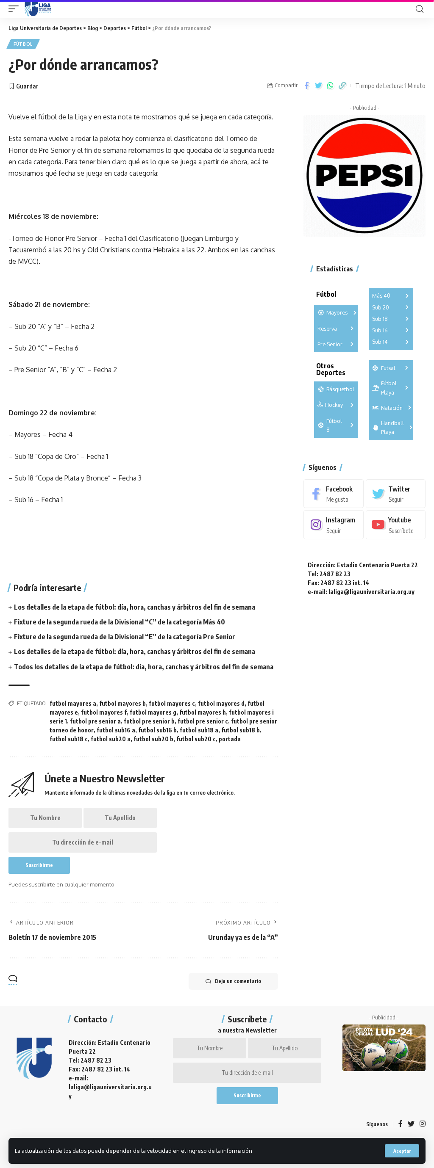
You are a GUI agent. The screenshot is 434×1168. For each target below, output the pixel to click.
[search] (420, 9)
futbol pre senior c (203, 721)
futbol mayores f (104, 712)
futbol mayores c (172, 703)
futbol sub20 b (153, 739)
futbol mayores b (122, 703)
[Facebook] (333, 493)
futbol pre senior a (95, 721)
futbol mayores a (73, 703)
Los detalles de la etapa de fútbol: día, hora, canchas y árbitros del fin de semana (134, 607)
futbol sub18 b (240, 730)
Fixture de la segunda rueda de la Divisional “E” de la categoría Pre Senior (124, 636)
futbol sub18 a (199, 730)
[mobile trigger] (15, 9)
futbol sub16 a (116, 730)
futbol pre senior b (149, 721)
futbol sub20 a (111, 739)
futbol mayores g (153, 712)
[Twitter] (396, 493)
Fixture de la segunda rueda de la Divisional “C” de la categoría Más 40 (119, 622)
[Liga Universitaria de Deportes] (38, 9)
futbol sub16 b (157, 730)
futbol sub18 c (69, 739)
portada (230, 739)
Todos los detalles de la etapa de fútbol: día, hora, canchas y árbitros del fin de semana (143, 667)
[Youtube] (396, 524)
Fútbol (23, 44)
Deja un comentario (238, 981)
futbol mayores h (202, 712)
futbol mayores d (221, 703)
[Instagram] (333, 524)
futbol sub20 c (196, 739)
